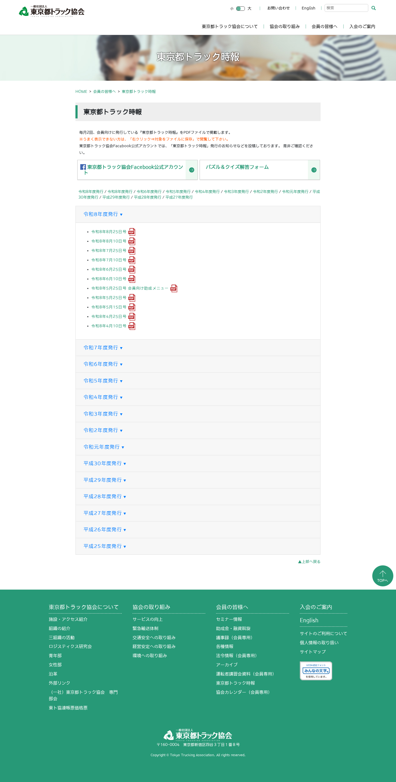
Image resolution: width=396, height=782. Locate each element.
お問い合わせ (278, 8)
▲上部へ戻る (309, 561)
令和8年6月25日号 (109, 269)
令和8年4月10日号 (109, 326)
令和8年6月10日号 (109, 279)
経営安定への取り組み (154, 646)
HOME (81, 91)
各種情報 (224, 646)
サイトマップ (313, 652)
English (308, 8)
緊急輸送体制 (145, 628)
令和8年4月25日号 (109, 316)
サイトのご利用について (323, 633)
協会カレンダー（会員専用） (244, 692)
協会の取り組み (285, 26)
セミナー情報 (229, 619)
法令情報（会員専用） (237, 655)
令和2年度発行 (265, 191)
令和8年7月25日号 (109, 250)
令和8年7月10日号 (109, 260)
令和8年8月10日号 (109, 241)
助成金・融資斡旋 (233, 628)
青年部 (55, 655)
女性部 (55, 665)
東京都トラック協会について (230, 26)
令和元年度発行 (295, 191)
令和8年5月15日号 (109, 307)
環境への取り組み (150, 655)
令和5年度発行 (178, 191)
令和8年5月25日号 (109, 298)
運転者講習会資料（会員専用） (246, 674)
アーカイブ (227, 665)
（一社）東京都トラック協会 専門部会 (83, 695)
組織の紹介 (59, 628)
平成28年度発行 (147, 197)
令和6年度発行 (149, 191)
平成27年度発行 (179, 197)
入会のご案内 (362, 26)
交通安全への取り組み (154, 637)
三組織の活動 (62, 637)
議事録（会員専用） (235, 637)
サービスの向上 (148, 619)
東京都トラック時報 (235, 683)
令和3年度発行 (236, 191)
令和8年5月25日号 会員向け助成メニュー (130, 288)
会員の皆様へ (325, 26)
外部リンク (59, 683)
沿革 (53, 674)
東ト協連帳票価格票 (68, 708)
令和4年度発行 (207, 191)
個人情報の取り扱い (319, 642)
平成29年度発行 (116, 197)
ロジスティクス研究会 (70, 646)
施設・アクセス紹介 (68, 619)
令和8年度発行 (90, 191)
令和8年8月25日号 (109, 232)
